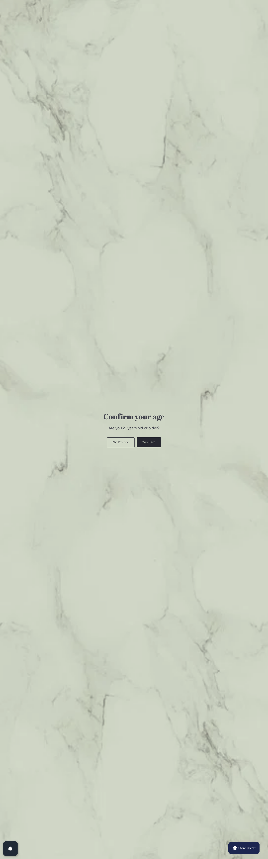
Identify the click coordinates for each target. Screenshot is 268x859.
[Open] (10, 848)
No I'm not (120, 442)
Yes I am (148, 442)
